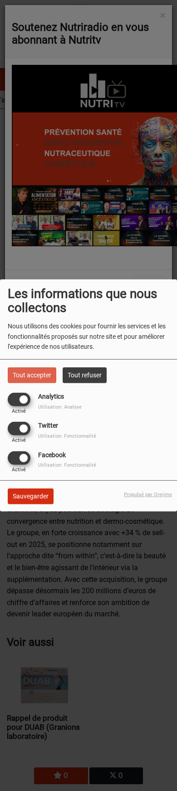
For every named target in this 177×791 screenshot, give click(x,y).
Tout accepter (32, 375)
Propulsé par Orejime (148, 494)
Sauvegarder (31, 495)
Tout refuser (85, 375)
